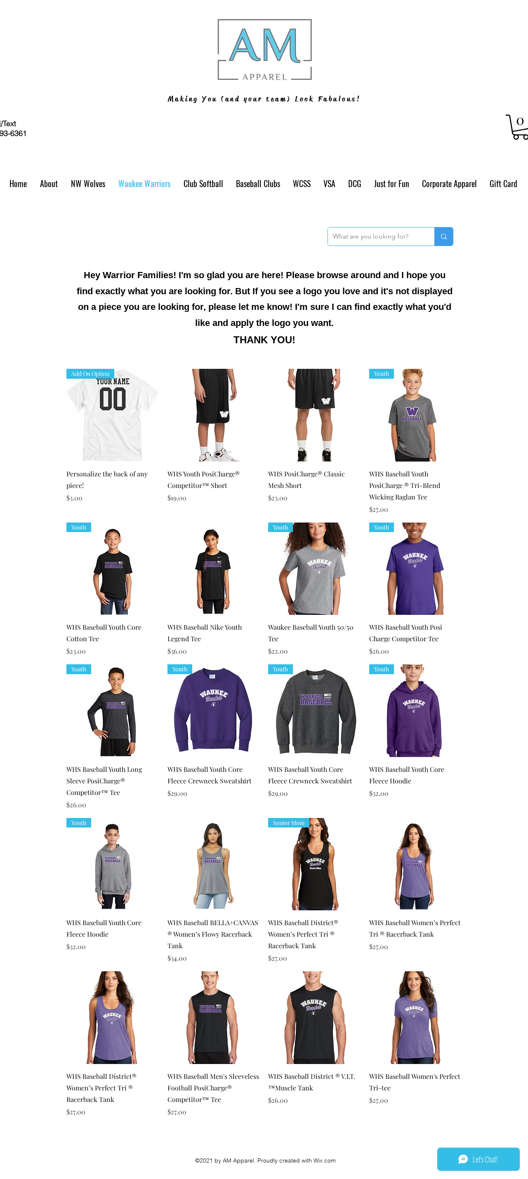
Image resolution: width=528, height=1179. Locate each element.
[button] (203, 183)
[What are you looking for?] (443, 236)
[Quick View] (213, 415)
